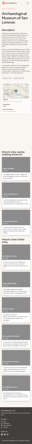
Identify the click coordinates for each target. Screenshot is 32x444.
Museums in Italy (7, 78)
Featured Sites (7, 425)
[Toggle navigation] (27, 3)
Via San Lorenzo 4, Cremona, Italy (12, 101)
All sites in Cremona (19, 78)
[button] (16, 90)
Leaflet (13, 98)
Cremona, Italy (11, 8)
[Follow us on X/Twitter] (5, 435)
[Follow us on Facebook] (2, 435)
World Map (6, 423)
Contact (5, 427)
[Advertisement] (16, 132)
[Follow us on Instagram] (8, 435)
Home (3, 8)
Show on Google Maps (9, 111)
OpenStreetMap (20, 98)
